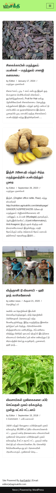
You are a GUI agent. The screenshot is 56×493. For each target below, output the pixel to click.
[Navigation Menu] (50, 5)
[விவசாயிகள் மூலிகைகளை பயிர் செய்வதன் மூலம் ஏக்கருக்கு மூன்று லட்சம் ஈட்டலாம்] (28, 374)
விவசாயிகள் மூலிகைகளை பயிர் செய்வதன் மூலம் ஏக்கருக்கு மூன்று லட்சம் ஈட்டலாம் (27, 405)
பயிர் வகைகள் (27, 419)
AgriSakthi (25, 480)
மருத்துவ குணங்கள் (15, 84)
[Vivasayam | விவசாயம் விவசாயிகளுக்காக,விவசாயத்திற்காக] (11, 5)
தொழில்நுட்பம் (12, 304)
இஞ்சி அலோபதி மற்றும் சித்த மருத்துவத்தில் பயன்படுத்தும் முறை (25, 177)
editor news (15, 301)
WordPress (38, 489)
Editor (12, 81)
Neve (15, 489)
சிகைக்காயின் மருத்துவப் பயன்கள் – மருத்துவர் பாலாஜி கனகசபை (25, 70)
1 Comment (12, 419)
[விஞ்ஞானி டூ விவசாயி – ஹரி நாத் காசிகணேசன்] (28, 265)
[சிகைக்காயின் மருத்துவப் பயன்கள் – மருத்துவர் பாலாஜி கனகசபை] (28, 40)
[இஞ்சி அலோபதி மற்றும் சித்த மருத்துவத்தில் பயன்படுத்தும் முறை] (28, 147)
